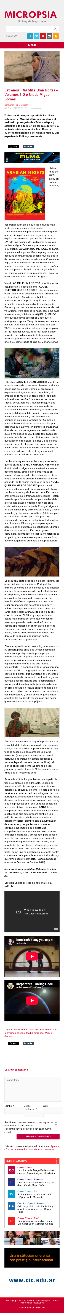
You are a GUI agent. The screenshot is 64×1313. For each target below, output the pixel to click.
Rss (56, 36)
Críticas (24, 105)
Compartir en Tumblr (28, 146)
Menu (32, 45)
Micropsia (30, 14)
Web (45, 1106)
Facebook (30, 36)
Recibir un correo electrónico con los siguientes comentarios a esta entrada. (28, 1124)
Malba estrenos (35, 1032)
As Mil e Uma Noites (40, 1029)
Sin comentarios (33, 108)
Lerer (11, 105)
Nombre (9, 1106)
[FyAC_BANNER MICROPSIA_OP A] (32, 162)
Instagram (49, 36)
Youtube (43, 36)
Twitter (36, 36)
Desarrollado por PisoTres (32, 1307)
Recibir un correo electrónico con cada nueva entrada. (27, 1130)
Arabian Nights (19, 1029)
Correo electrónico (30, 1107)
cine (18, 105)
